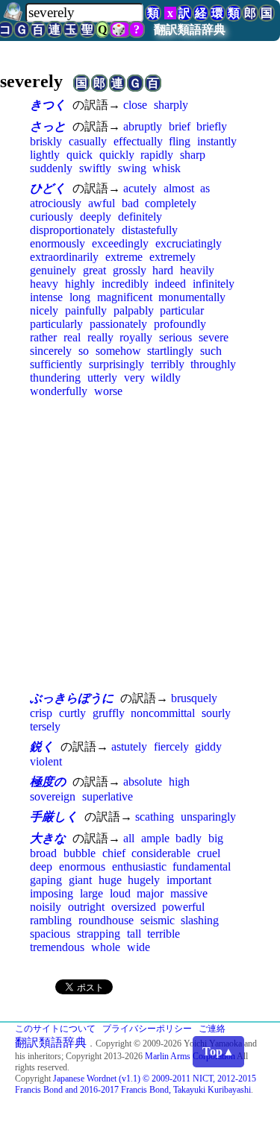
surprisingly (116, 364)
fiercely (171, 746)
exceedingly (120, 243)
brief (179, 126)
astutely (129, 746)
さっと (48, 126)
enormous (82, 866)
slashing (200, 920)
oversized (133, 906)
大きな (48, 838)
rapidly (156, 154)
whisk (166, 168)
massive (189, 893)
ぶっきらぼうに (71, 698)
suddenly (51, 168)
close (135, 104)
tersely (45, 726)
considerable (160, 853)
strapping (98, 933)
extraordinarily (64, 256)
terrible (163, 933)
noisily (45, 906)
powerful (183, 906)
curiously (51, 216)
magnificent (124, 297)
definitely (140, 216)
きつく (48, 104)
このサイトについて (55, 1028)
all (128, 838)
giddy (208, 746)
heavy (44, 283)
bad (130, 203)
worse (108, 391)
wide (138, 947)
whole (105, 947)
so (83, 350)
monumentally (191, 297)
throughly (213, 364)
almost (179, 188)
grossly (129, 270)
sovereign (52, 796)
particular (182, 310)
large (91, 893)
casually (88, 141)
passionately (118, 324)
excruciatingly (188, 243)
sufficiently (56, 364)
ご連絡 (212, 1028)
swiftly (95, 168)
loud (120, 893)
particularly (56, 324)
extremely (172, 256)
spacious (50, 933)
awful (101, 203)
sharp (192, 154)
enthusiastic (139, 866)
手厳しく (54, 816)
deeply (95, 216)
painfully (86, 310)
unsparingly (208, 816)
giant (80, 880)
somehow (118, 350)
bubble (79, 853)
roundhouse (106, 920)
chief (113, 853)
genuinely (53, 270)
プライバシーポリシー (147, 1028)
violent (46, 761)
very (134, 377)
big (215, 838)
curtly (72, 713)
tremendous (57, 947)
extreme (124, 256)
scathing (154, 816)
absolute (142, 781)
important (189, 880)
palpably (133, 310)
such (211, 350)
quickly (116, 154)
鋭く (42, 746)
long (79, 297)
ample (155, 838)
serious (175, 337)
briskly (46, 141)
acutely (140, 188)
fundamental (201, 866)
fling (179, 141)
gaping (46, 880)
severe (213, 337)
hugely (144, 880)
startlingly (170, 350)
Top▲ (218, 1051)
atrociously (55, 203)
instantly (217, 141)
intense (46, 297)
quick (79, 154)
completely (170, 203)
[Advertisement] (140, 544)
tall (134, 933)
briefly (211, 126)
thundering (55, 377)
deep (41, 866)
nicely (44, 310)
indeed (170, 283)
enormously (57, 243)
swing (132, 168)
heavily (197, 270)
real (72, 337)
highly (80, 283)
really (100, 337)
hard (162, 270)
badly (188, 838)
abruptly (142, 126)
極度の (48, 781)
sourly (216, 713)
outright (86, 906)
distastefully (150, 230)
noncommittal (163, 713)
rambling (51, 920)
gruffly (109, 713)
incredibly (125, 283)
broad (43, 853)
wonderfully (58, 391)
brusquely (194, 698)
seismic (157, 920)
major (150, 893)
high (179, 781)
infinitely (213, 283)
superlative (107, 796)
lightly (45, 154)
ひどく (48, 188)
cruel (208, 853)
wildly (166, 377)
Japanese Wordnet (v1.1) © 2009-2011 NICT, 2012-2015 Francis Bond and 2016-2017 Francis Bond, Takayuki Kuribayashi (135, 1084)
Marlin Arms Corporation (190, 1056)
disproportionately (72, 230)
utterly (102, 377)
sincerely (51, 350)
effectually (138, 141)
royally (135, 337)
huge (110, 880)
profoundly (180, 324)
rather (43, 337)
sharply (171, 104)
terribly (167, 364)
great (94, 270)
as (205, 188)
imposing (51, 893)
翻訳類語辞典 (189, 29)
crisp (41, 713)
